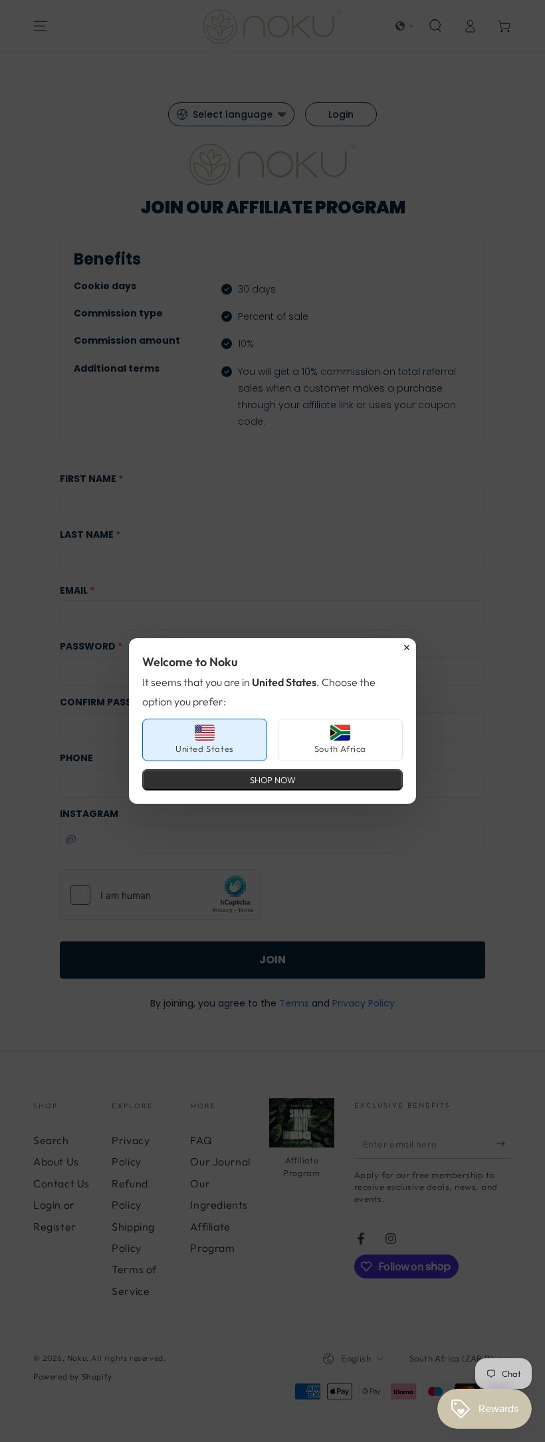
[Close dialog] (406, 647)
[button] (204, 740)
